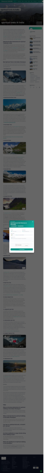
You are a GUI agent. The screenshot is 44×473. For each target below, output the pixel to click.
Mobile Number (12, 233)
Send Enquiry (22, 249)
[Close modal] (32, 221)
